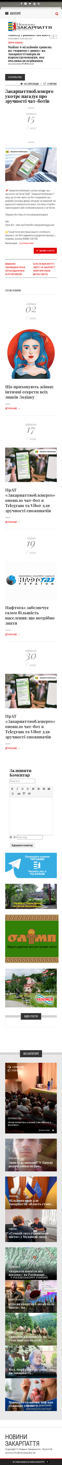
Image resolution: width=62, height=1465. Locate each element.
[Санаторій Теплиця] (31, 987)
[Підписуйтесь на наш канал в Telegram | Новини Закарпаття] (31, 865)
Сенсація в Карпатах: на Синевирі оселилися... (27, 1338)
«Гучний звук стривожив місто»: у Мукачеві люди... (29, 1235)
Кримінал (13, 1229)
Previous (51, 36)
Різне (11, 1398)
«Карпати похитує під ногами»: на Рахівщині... (28, 1273)
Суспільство (26, 243)
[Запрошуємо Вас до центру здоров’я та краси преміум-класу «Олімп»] (32, 938)
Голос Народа (14, 1158)
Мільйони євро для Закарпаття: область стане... (31, 1202)
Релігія (11, 1365)
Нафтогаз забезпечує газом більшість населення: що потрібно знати (30, 615)
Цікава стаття (46, 251)
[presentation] (12, 789)
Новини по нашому (17, 1300)
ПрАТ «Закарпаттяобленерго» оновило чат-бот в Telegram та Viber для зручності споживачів (30, 500)
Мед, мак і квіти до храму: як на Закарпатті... (31, 1371)
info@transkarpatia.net (24, 1452)
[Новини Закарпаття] (31, 27)
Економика (13, 1196)
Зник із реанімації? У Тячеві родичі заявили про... (31, 1164)
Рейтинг (52, 83)
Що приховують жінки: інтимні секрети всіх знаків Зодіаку (29, 392)
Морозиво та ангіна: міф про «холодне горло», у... (31, 1404)
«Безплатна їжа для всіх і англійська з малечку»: (29, 1123)
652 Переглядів (31, 83)
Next (55, 36)
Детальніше (12, 408)
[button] (12, 789)
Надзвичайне (14, 1267)
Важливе (12, 1332)
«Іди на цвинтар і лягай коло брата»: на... (31, 1305)
